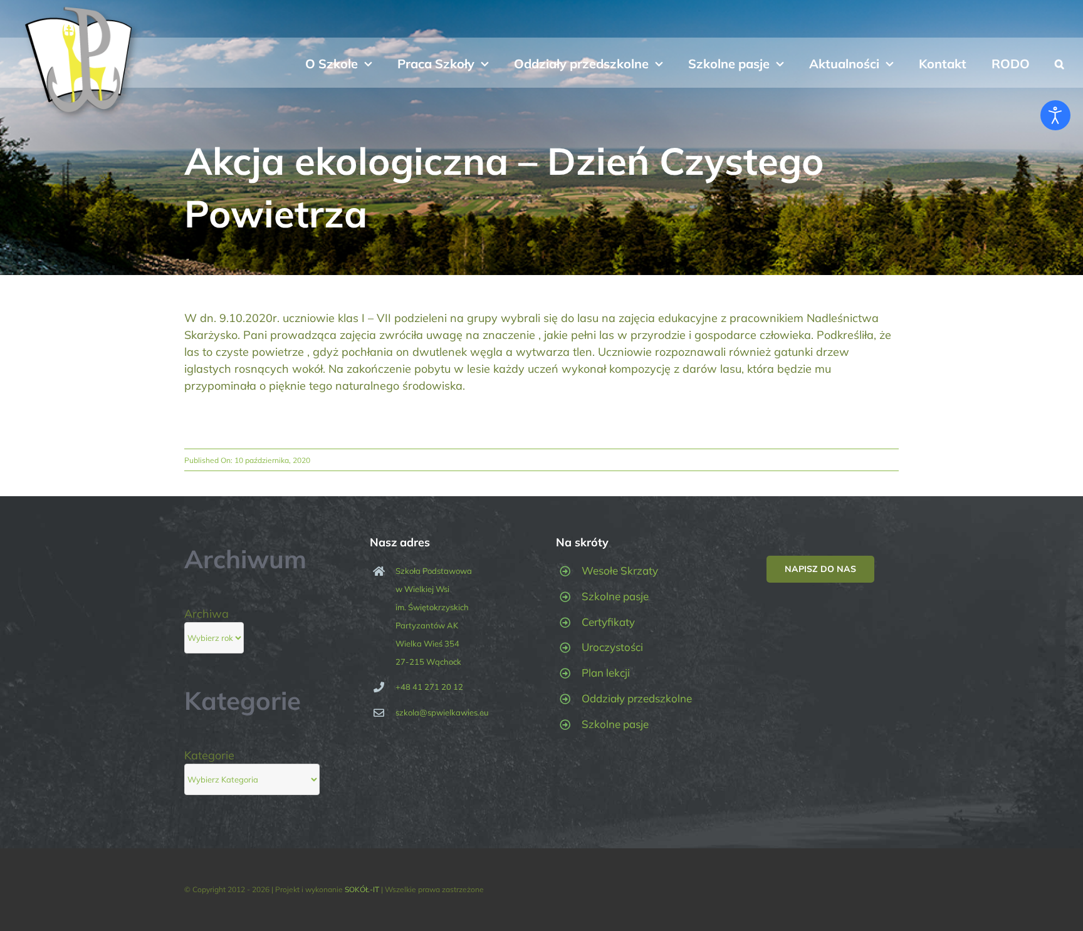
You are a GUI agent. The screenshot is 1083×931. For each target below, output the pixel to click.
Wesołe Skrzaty (620, 570)
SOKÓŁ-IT (362, 889)
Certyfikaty (608, 621)
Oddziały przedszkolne (637, 698)
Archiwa (206, 613)
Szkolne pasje (615, 596)
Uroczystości (612, 646)
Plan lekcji (606, 672)
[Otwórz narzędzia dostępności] (1055, 115)
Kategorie (209, 755)
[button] (1059, 63)
